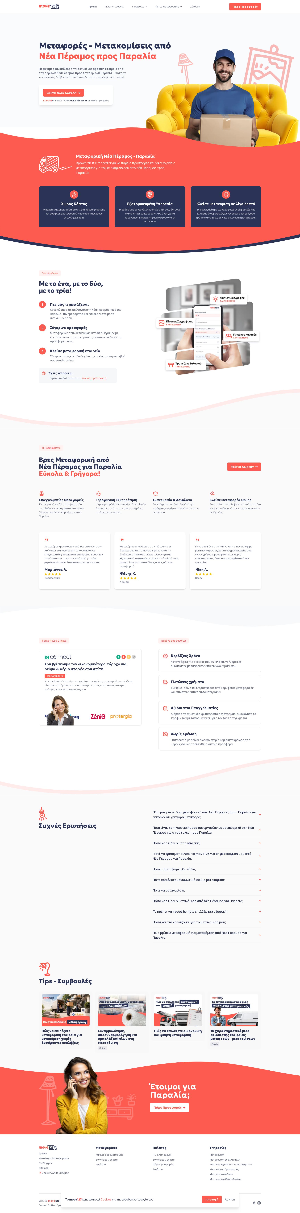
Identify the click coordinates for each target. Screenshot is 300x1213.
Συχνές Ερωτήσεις (94, 378)
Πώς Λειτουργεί (114, 6)
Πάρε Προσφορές (245, 6)
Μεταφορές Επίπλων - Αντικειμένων (231, 1164)
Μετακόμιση (217, 1154)
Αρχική (93, 6)
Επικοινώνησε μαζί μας (55, 1172)
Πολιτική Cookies (47, 1205)
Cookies (106, 1199)
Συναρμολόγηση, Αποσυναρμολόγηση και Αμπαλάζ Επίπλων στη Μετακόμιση (117, 1037)
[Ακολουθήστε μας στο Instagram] (259, 1203)
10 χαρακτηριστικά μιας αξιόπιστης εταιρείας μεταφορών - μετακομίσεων (232, 1035)
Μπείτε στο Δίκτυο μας (109, 1154)
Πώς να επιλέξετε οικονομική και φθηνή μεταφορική (178, 1033)
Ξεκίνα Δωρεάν (242, 467)
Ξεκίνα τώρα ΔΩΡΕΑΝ (62, 92)
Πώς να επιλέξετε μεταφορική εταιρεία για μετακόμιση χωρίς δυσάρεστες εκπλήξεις (62, 1037)
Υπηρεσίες (138, 6)
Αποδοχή (212, 1199)
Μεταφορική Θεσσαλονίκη (225, 1179)
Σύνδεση (195, 6)
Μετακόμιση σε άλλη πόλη (225, 1159)
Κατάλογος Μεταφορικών (54, 1158)
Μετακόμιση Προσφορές (224, 1169)
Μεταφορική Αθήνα (221, 1174)
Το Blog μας (46, 1163)
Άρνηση (230, 1199)
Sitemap (43, 1168)
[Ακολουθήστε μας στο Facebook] (254, 1203)
